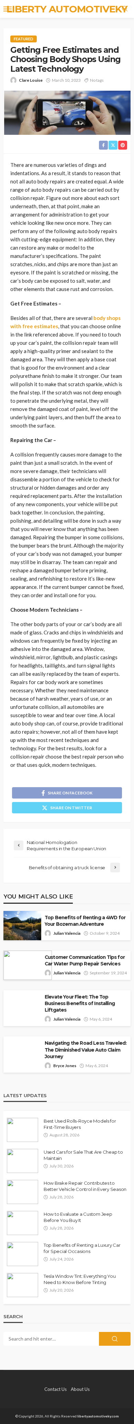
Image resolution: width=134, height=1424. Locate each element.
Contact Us (55, 1389)
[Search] (125, 9)
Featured (23, 39)
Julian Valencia (66, 933)
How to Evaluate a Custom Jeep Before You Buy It (78, 1217)
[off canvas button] (7, 9)
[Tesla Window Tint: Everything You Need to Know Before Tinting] (22, 1285)
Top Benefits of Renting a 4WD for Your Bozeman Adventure (85, 921)
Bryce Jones (64, 1065)
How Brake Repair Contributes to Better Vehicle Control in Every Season (85, 1186)
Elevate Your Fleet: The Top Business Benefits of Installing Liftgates (80, 1003)
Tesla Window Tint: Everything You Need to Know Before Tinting (79, 1279)
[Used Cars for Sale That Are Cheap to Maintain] (22, 1161)
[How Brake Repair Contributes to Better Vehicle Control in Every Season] (22, 1192)
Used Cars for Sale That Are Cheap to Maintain (83, 1155)
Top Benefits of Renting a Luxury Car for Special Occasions (82, 1248)
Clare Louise (31, 80)
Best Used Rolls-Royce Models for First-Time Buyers (80, 1124)
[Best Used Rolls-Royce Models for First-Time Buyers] (22, 1130)
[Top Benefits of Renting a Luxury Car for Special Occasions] (22, 1254)
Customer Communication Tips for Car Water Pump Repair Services (85, 960)
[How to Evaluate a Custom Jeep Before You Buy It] (22, 1223)
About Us (80, 1389)
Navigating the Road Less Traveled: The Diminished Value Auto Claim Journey (85, 1049)
